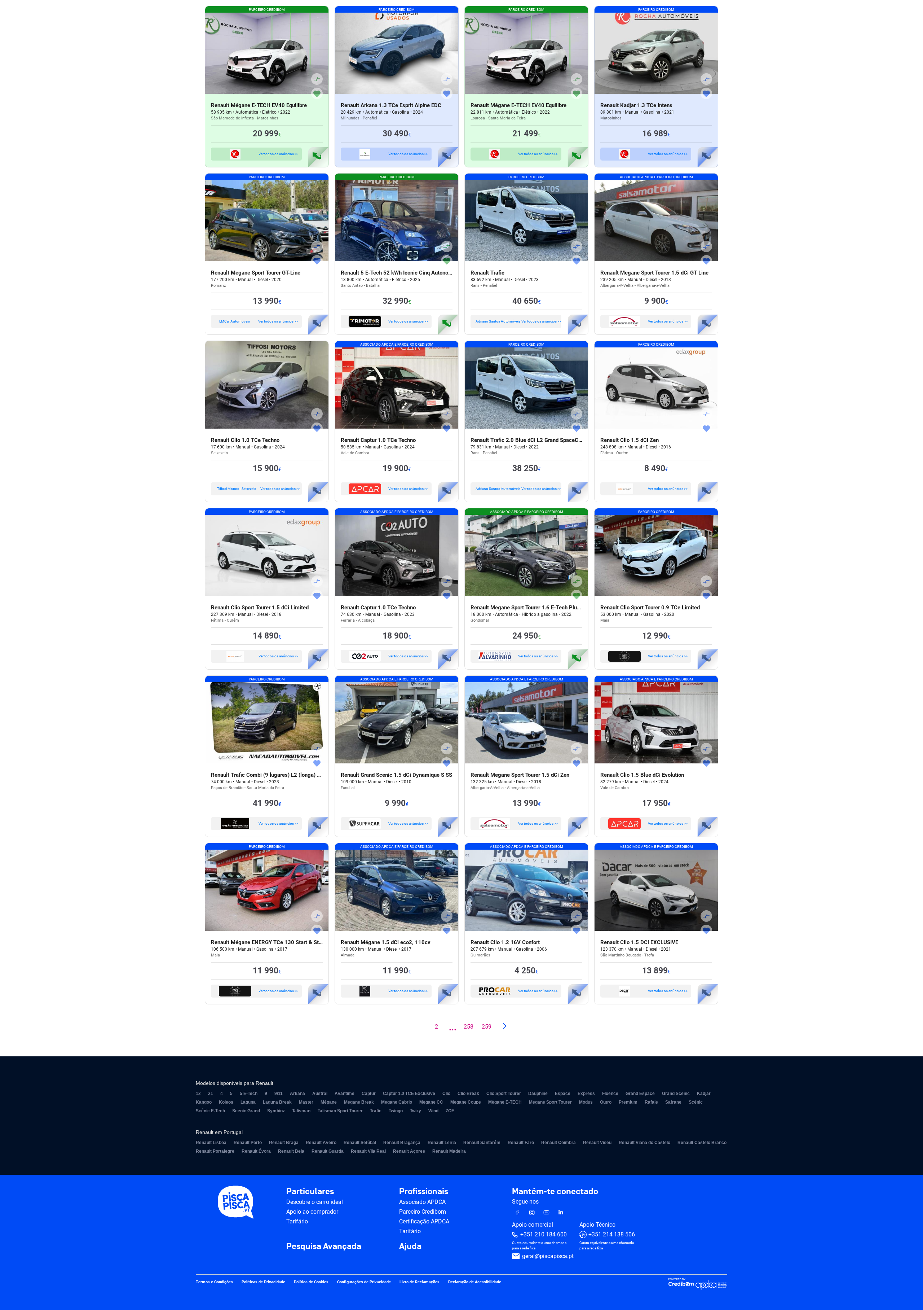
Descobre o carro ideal (314, 1202)
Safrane (673, 1102)
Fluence (610, 1093)
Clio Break (468, 1093)
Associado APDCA (422, 1202)
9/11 (278, 1093)
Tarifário (297, 1221)
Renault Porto (248, 1142)
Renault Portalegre (215, 1151)
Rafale (651, 1102)
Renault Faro (521, 1142)
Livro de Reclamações (419, 1282)
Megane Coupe (465, 1102)
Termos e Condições (214, 1282)
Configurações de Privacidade (364, 1282)
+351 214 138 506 (611, 1234)
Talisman (301, 1110)
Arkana (297, 1093)
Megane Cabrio (396, 1102)
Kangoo (204, 1102)
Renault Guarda (328, 1151)
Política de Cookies (311, 1282)
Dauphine (538, 1093)
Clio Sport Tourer (503, 1093)
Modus (586, 1102)
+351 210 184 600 (543, 1234)
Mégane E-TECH (505, 1102)
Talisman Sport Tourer (340, 1110)
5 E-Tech (248, 1093)
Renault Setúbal (360, 1142)
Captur (369, 1093)
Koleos (226, 1102)
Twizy (415, 1110)
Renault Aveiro (321, 1142)
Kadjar (704, 1093)
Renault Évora (256, 1151)
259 (486, 1026)
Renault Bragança (401, 1142)
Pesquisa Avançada (323, 1246)
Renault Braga (284, 1142)
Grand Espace (640, 1093)
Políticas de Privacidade (263, 1282)
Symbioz (276, 1110)
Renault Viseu (597, 1142)
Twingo (396, 1110)
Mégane (329, 1102)
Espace (562, 1093)
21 (210, 1093)
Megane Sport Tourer (550, 1102)
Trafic (375, 1110)
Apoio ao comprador (312, 1211)
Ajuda (410, 1246)
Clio (446, 1093)
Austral (319, 1093)
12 (198, 1093)
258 (468, 1026)
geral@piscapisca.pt (548, 1256)
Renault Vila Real (368, 1151)
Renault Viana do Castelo (644, 1142)
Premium (628, 1102)
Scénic (696, 1102)
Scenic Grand (246, 1110)
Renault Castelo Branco (702, 1142)
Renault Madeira (449, 1151)
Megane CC (431, 1102)
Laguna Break (277, 1102)
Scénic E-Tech (210, 1110)
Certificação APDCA (424, 1221)
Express (586, 1093)
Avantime (344, 1093)
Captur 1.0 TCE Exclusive (409, 1093)
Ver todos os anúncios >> (278, 154)
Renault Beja (291, 1151)
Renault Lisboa (211, 1142)
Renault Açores (409, 1151)
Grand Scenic (676, 1093)
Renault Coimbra (558, 1142)
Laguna (248, 1102)
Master (306, 1102)
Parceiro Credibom (422, 1211)
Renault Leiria (442, 1142)
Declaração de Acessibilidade (474, 1282)
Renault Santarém (481, 1142)
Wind (433, 1110)
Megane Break (359, 1102)
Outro (605, 1102)
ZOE (450, 1110)
